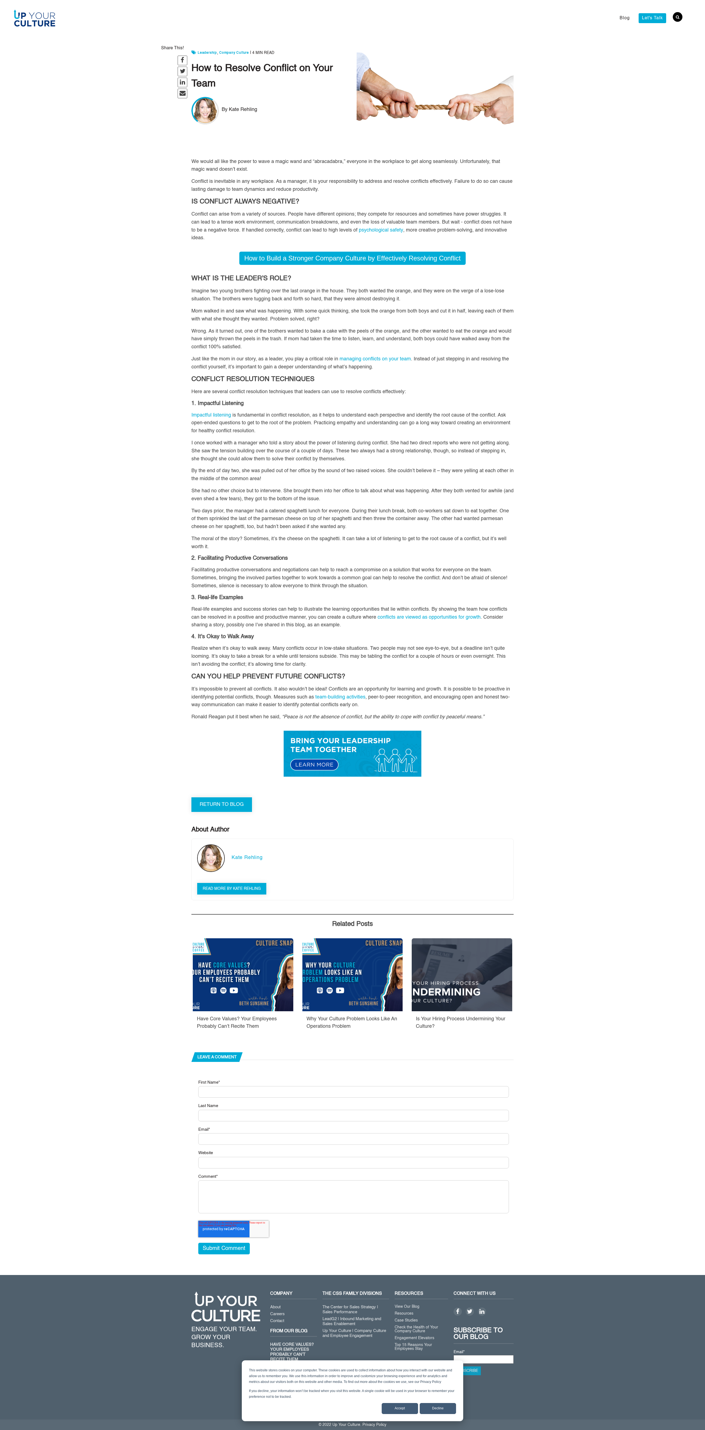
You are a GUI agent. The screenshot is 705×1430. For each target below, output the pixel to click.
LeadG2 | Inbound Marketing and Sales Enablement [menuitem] (351, 1321)
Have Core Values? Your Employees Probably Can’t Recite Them (292, 1351)
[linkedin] (482, 1311)
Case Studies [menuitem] (406, 1320)
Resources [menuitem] (404, 1313)
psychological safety (381, 230)
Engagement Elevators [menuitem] (414, 1338)
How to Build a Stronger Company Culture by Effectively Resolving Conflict (352, 258)
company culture (234, 53)
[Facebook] (458, 1311)
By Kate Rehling (239, 109)
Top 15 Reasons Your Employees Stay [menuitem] (413, 1347)
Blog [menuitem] (625, 18)
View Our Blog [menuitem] (407, 1307)
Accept (400, 1408)
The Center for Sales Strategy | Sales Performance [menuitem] (350, 1309)
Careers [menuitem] (277, 1314)
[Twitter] (470, 1311)
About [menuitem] (275, 1307)
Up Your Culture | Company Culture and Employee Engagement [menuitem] (354, 1333)
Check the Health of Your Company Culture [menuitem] (416, 1329)
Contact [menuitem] (277, 1321)
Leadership (207, 53)
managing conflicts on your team (375, 359)
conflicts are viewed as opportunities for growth (429, 617)
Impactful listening (211, 415)
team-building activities (340, 697)
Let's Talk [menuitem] (652, 18)
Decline (438, 1408)
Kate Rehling (247, 857)
